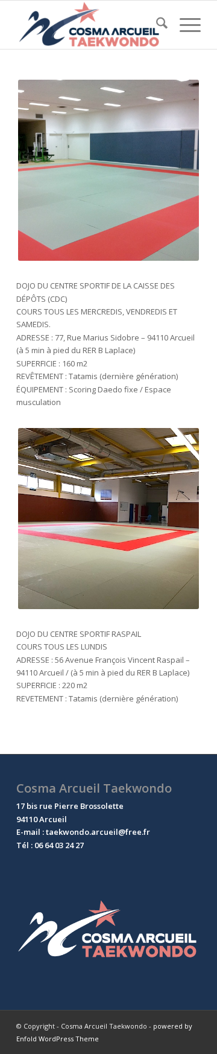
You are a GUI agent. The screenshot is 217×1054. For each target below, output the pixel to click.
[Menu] (184, 25)
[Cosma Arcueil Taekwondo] (90, 25)
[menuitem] (156, 25)
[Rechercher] (156, 25)
